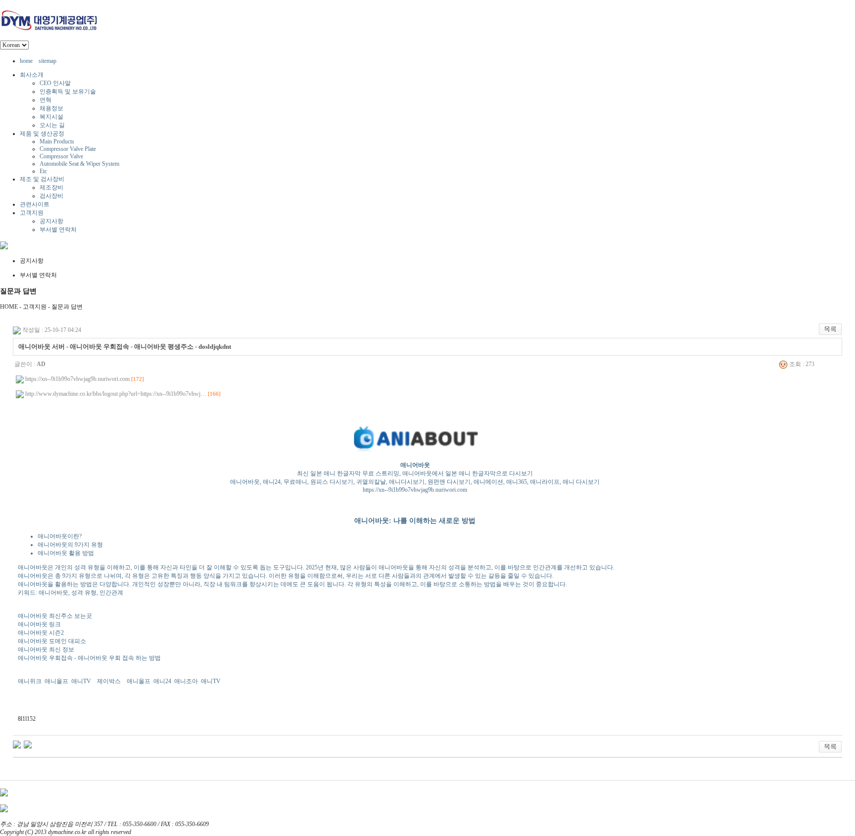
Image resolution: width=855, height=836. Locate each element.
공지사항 (51, 221)
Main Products (57, 141)
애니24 (162, 681)
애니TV (81, 681)
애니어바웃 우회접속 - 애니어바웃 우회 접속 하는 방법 (89, 657)
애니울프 (56, 681)
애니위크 (30, 681)
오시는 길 (52, 125)
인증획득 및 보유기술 (68, 91)
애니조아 (186, 681)
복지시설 (51, 116)
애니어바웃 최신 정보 (46, 649)
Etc (43, 171)
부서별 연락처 (58, 229)
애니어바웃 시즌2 (41, 632)
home (26, 60)
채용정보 (51, 108)
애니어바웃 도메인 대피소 (52, 641)
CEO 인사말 (55, 83)
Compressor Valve (61, 156)
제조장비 (51, 187)
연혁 (45, 99)
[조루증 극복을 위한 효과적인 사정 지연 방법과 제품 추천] (17, 744)
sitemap (47, 60)
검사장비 (51, 195)
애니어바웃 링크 (39, 624)
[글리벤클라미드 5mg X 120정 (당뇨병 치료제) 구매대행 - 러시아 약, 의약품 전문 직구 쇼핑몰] (28, 744)
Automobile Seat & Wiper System (79, 163)
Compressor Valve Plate (68, 148)
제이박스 (109, 681)
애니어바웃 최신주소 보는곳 (55, 615)
